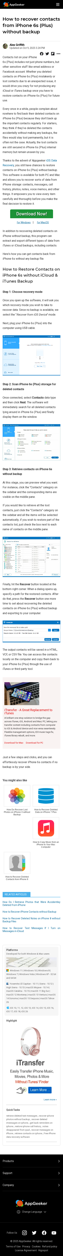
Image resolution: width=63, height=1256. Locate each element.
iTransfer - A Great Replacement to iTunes (28, 711)
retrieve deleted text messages (21, 1115)
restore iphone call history (28, 1126)
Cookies (36, 1246)
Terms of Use (13, 1246)
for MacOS (43, 222)
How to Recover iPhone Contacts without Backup (29, 911)
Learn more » (50, 1099)
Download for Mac (13, 742)
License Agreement (26, 1250)
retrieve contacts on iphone (28, 1133)
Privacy (26, 1246)
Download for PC (34, 742)
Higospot (43, 1250)
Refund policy (49, 1246)
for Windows (24, 222)
